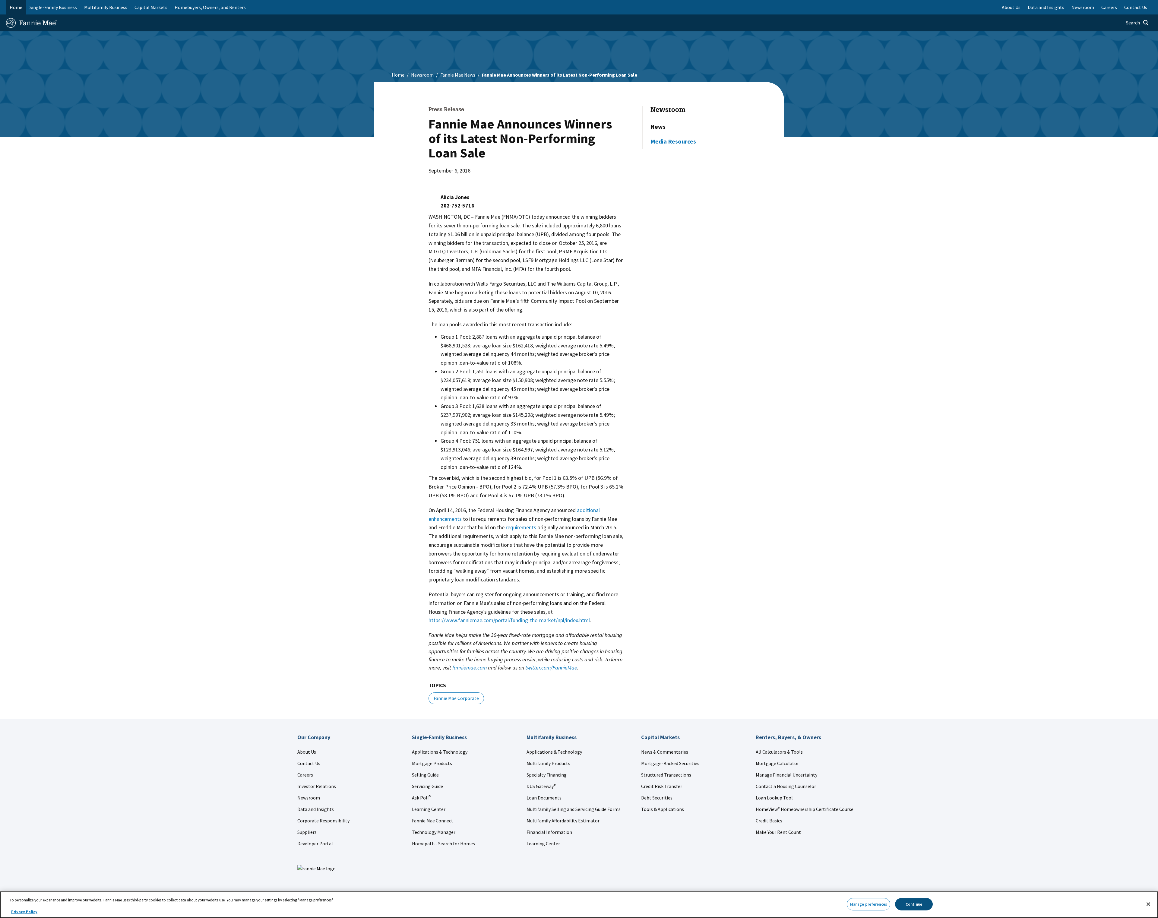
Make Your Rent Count (778, 832)
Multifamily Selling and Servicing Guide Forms (574, 809)
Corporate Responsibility (323, 821)
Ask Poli (421, 798)
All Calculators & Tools (779, 752)
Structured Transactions (666, 775)
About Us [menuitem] (1011, 7)
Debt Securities (656, 798)
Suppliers (307, 832)
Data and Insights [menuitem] (1046, 7)
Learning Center (428, 809)
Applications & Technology (439, 752)
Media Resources (673, 141)
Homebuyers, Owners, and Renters (210, 7)
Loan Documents (544, 798)
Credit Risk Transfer (661, 786)
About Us (306, 752)
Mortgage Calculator (777, 763)
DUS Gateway (541, 786)
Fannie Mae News (457, 75)
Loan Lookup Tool (774, 798)
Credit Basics (769, 821)
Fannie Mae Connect (432, 821)
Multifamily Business (105, 7)
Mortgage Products (432, 763)
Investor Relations (316, 786)
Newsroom (422, 75)
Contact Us (308, 763)
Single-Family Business (53, 7)
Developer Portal (315, 843)
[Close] (1148, 904)
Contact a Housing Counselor (786, 786)
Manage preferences (868, 904)
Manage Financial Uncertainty (786, 775)
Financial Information (549, 832)
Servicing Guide (427, 786)
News (658, 126)
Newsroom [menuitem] (1082, 7)
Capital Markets (150, 7)
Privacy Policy (24, 911)
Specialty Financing (547, 775)
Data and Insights (315, 809)
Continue (914, 904)
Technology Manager (433, 832)
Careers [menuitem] (1109, 7)
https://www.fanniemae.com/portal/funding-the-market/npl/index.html (509, 620)
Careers (305, 775)
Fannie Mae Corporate (456, 698)
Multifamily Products (548, 763)
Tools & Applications (662, 809)
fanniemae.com (469, 667)
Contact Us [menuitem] (1135, 7)
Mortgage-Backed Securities (670, 763)
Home (16, 7)
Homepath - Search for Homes (443, 843)
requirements (521, 527)
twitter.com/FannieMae (551, 667)
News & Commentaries (664, 752)
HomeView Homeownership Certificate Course (804, 809)
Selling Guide (425, 775)
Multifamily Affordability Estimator (563, 821)
